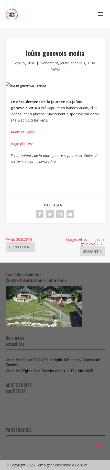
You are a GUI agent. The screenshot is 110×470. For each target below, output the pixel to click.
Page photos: (22, 143)
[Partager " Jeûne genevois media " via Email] (70, 214)
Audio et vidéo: (23, 131)
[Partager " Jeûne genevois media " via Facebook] (40, 214)
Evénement (48, 63)
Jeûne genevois (72, 63)
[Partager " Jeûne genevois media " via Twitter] (50, 214)
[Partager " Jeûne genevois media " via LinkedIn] (60, 214)
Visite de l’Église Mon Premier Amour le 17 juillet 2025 (49, 371)
